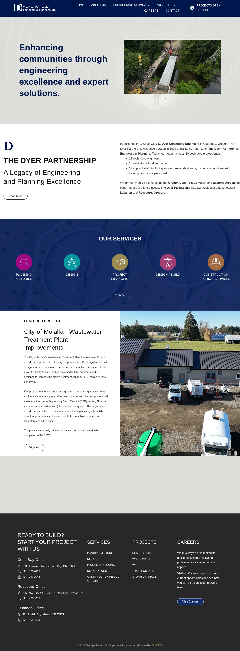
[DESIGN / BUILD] (168, 262)
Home (80, 5)
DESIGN (72, 274)
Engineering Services (131, 5)
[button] (162, 98)
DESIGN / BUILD (168, 274)
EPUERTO (157, 645)
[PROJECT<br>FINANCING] (120, 262)
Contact (173, 10)
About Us (98, 5)
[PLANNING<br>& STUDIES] (24, 262)
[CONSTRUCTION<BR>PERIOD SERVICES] (216, 262)
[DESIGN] (72, 262)
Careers (151, 10)
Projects (163, 5)
